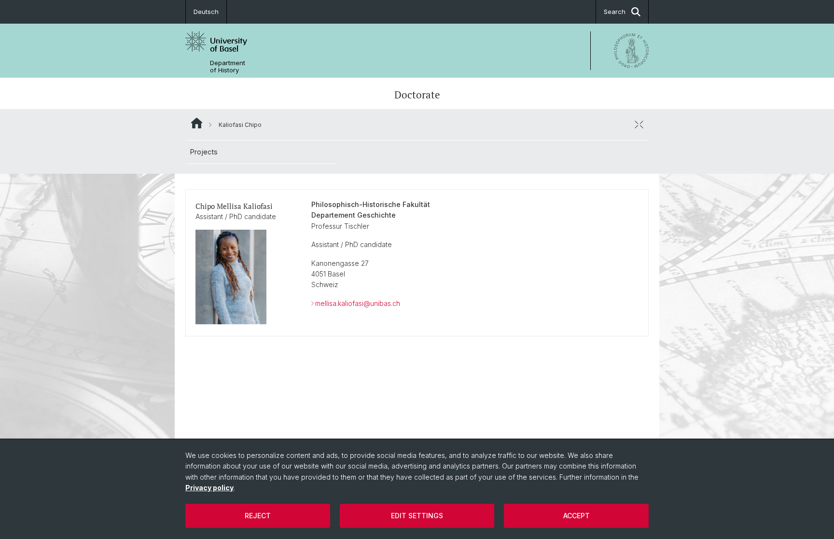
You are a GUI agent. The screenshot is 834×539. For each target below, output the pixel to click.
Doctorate (417, 94)
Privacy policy (209, 488)
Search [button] (615, 11)
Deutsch (206, 11)
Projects (204, 152)
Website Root (196, 123)
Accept (576, 515)
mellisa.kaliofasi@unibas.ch (357, 303)
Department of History (227, 66)
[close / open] (639, 124)
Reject (258, 515)
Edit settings (417, 515)
